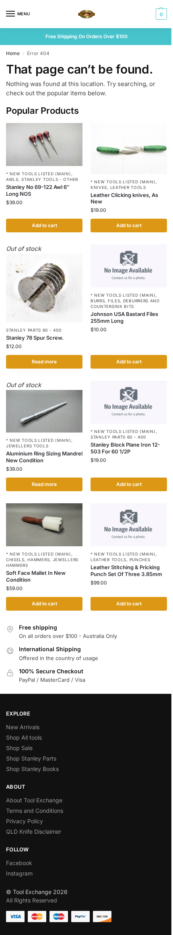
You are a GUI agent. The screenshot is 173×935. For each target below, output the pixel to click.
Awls (12, 179)
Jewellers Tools (27, 445)
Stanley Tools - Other (49, 179)
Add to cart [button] (44, 225)
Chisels (15, 559)
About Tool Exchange (34, 800)
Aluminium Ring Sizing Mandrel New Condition (44, 456)
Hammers (38, 559)
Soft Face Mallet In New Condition (36, 576)
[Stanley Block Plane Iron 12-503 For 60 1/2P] (129, 402)
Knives (99, 187)
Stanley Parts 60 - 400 (33, 330)
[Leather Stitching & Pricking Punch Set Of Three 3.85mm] (129, 524)
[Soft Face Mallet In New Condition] (44, 524)
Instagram (19, 873)
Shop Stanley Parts (31, 758)
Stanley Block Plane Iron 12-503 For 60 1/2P (125, 448)
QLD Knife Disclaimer (33, 831)
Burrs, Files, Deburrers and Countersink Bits (125, 303)
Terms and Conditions (34, 810)
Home (13, 53)
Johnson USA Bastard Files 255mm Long (124, 317)
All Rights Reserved (31, 900)
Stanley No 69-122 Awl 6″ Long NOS (38, 190)
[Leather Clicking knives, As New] (129, 148)
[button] (160, 14)
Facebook (19, 862)
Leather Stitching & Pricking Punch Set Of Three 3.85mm (126, 570)
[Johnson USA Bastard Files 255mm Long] (129, 265)
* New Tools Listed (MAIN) (38, 173)
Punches (140, 559)
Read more (44, 362)
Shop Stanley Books (32, 768)
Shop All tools (24, 737)
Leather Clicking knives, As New (124, 198)
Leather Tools (128, 187)
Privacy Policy (24, 821)
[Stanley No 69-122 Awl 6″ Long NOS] (44, 144)
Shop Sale (19, 747)
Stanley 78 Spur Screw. (35, 337)
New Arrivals (22, 727)
